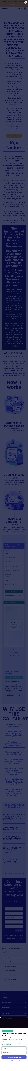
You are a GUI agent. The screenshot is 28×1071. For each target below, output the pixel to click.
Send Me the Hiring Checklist (14, 1057)
